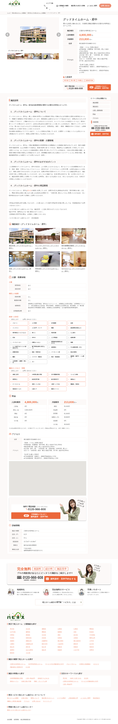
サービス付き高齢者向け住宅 (54, 664)
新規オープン (14, 681)
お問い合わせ (105, 5)
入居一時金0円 (30, 678)
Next (59, 35)
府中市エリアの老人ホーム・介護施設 (37, 13)
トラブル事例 (61, 698)
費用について (35, 698)
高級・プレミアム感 (40, 681)
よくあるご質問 (92, 5)
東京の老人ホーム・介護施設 (19, 13)
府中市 (29, 190)
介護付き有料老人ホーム (18, 664)
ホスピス (96, 664)
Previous (7, 35)
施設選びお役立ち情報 (78, 5)
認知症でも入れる (43, 678)
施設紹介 (95, 106)
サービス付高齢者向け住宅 (89, 681)
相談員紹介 (96, 698)
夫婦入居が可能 (26, 681)
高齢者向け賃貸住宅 (16, 667)
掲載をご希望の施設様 (14, 701)
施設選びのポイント (48, 698)
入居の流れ (24, 698)
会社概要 (9, 719)
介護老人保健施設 (85, 664)
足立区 (86, 678)
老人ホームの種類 (12, 698)
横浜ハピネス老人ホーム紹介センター (19, 710)
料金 (94, 114)
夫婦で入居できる (75, 678)
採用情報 (16, 719)
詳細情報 (95, 122)
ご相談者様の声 (73, 698)
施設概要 (95, 102)
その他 (28, 667)
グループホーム (71, 664)
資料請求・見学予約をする (63, 579)
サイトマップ (47, 701)
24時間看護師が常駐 (16, 678)
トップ (8, 13)
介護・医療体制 (98, 110)
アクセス (95, 118)
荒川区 (65, 678)
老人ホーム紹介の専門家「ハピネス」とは (59, 602)
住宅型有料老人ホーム (35, 664)
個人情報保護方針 (25, 719)
